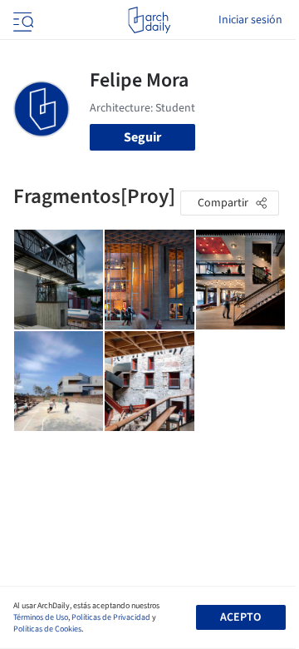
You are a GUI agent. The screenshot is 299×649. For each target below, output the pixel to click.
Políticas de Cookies (47, 629)
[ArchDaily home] (149, 20)
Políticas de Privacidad (110, 617)
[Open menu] (21, 20)
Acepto (240, 617)
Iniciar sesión (250, 20)
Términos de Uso (40, 617)
